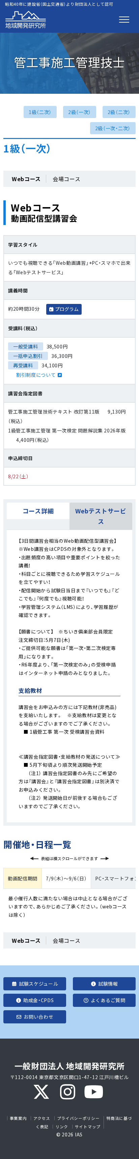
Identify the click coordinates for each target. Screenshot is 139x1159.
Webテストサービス (100, 516)
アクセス (41, 1118)
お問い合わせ (38, 1016)
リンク (61, 1127)
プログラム (67, 309)
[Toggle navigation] (124, 19)
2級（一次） (79, 112)
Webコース (26, 179)
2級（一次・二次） (113, 128)
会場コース (67, 179)
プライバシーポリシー (78, 1118)
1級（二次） (40, 112)
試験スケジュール (38, 983)
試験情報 (108, 983)
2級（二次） (119, 112)
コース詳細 (38, 510)
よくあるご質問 (108, 1000)
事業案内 (18, 1118)
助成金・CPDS (38, 1000)
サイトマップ (88, 1127)
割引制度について (36, 374)
